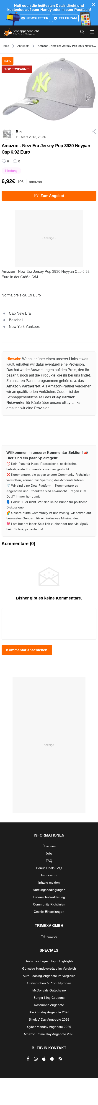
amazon (35, 182)
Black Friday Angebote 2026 (49, 1012)
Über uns (49, 846)
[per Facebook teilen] (28, 1059)
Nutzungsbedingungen (49, 890)
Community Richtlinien (49, 904)
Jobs (49, 853)
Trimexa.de (49, 936)
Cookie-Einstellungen (49, 911)
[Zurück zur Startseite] (21, 31)
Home (5, 46)
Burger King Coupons (49, 997)
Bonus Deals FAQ (49, 868)
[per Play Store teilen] (52, 1059)
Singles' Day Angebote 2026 (49, 1019)
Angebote (23, 46)
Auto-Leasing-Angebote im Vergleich (49, 976)
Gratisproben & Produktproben (49, 983)
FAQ (49, 860)
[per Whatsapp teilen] (36, 1059)
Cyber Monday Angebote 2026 (49, 1027)
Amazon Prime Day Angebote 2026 (49, 1034)
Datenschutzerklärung (49, 897)
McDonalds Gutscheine (49, 990)
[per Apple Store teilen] (44, 1059)
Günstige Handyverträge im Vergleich (49, 968)
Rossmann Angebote (49, 1005)
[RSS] (60, 1059)
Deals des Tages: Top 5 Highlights (49, 961)
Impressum (49, 875)
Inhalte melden (49, 882)
